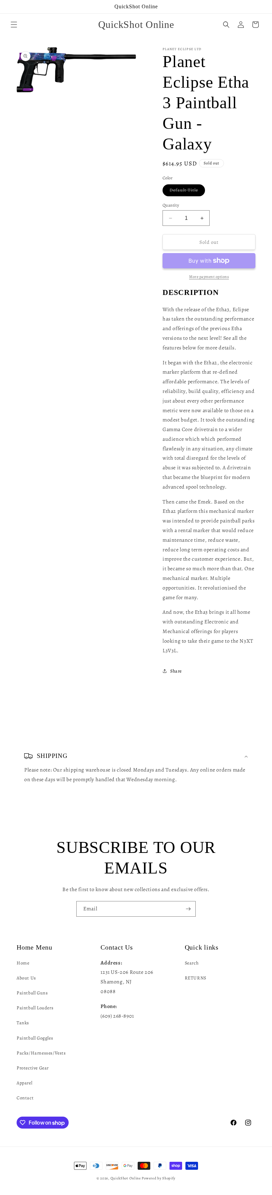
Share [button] (176, 671)
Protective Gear (33, 1068)
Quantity (171, 205)
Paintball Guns (32, 993)
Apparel (24, 1083)
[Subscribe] (188, 909)
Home (23, 963)
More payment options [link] (209, 276)
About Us (26, 978)
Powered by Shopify (158, 1178)
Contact (25, 1098)
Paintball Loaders (35, 1008)
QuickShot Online (125, 1178)
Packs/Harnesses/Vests (41, 1053)
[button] (14, 24)
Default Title (187, 191)
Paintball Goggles (35, 1038)
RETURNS (195, 978)
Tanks (23, 1023)
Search (192, 963)
